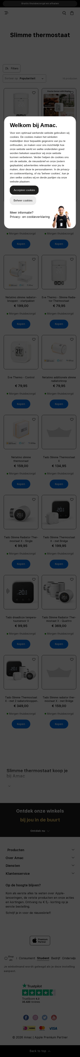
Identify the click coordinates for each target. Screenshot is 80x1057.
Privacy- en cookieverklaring (30, 217)
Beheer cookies (23, 200)
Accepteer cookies (24, 190)
